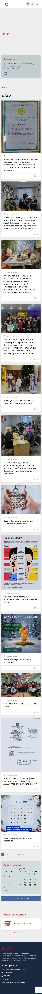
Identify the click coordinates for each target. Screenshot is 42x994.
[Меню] (36, 4)
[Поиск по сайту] (32, 4)
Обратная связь (7, 972)
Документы (5, 976)
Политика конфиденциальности (13, 969)
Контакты (5, 979)
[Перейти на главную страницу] (6, 4)
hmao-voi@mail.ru (13, 68)
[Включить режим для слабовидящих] (28, 4)
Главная (4, 88)
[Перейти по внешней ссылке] (5, 73)
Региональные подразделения (13, 982)
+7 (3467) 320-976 (13, 66)
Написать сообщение (21, 898)
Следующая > (22, 855)
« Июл (5, 890)
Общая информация (9, 966)
